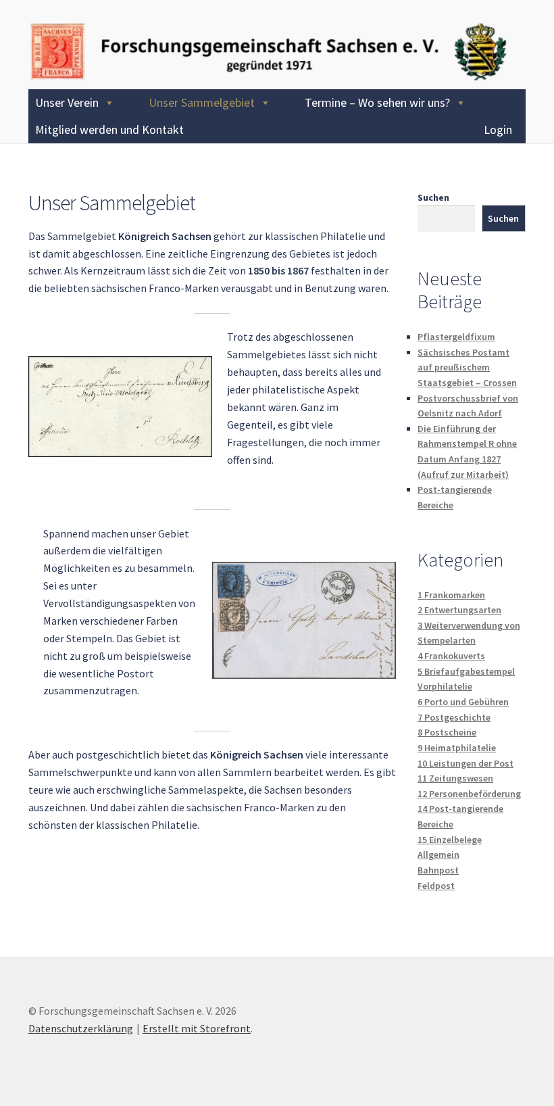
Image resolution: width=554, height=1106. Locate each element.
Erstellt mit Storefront (197, 1028)
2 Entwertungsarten (459, 610)
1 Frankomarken (451, 595)
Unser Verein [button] (67, 102)
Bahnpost (438, 870)
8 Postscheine (447, 732)
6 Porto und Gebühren (463, 702)
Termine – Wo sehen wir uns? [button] (377, 102)
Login (498, 129)
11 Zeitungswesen (455, 778)
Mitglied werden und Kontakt (109, 129)
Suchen (433, 197)
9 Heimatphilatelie (457, 748)
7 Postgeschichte (454, 717)
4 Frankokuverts (451, 656)
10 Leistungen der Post (465, 763)
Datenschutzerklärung (80, 1028)
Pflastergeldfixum (456, 337)
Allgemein (438, 854)
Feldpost (436, 886)
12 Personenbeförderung (469, 794)
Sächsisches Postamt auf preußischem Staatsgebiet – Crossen (467, 367)
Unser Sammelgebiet (202, 102)
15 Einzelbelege (450, 840)
